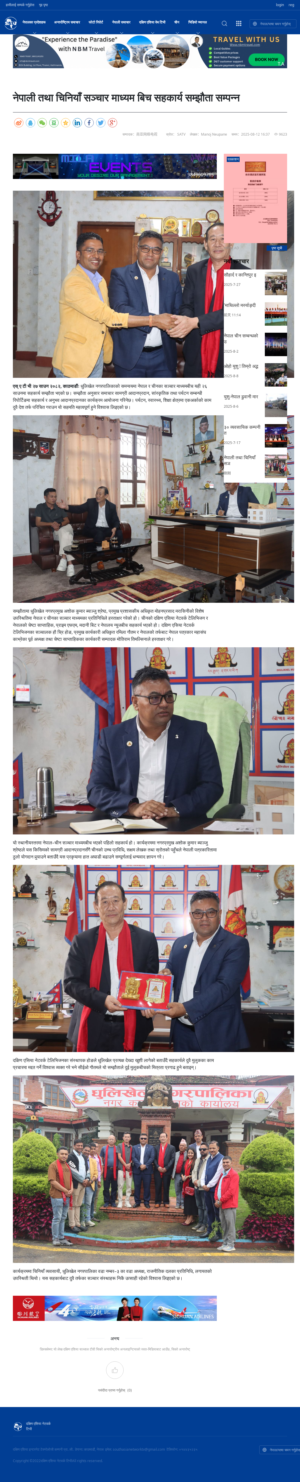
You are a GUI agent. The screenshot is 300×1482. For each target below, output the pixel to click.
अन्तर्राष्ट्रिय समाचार (67, 22)
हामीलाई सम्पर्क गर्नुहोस (20, 4)
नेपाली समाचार (121, 22)
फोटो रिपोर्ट (96, 22)
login (280, 4)
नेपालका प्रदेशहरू (34, 22)
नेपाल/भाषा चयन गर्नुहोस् (275, 23)
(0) (129, 1390)
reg (291, 4)
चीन (176, 22)
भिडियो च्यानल (197, 22)
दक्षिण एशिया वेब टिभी (152, 22)
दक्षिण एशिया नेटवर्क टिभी (38, 1426)
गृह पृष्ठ (43, 4)
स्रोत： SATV (175, 134)
